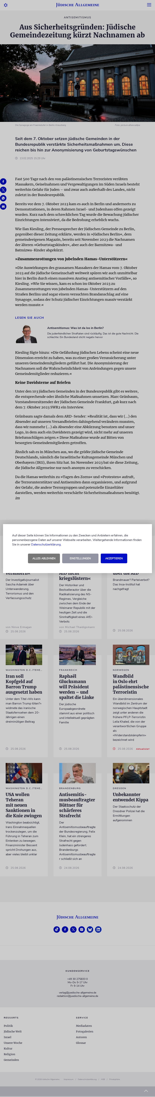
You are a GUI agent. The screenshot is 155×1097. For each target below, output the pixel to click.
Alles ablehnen (44, 558)
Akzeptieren (114, 558)
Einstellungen (80, 558)
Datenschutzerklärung (46, 544)
